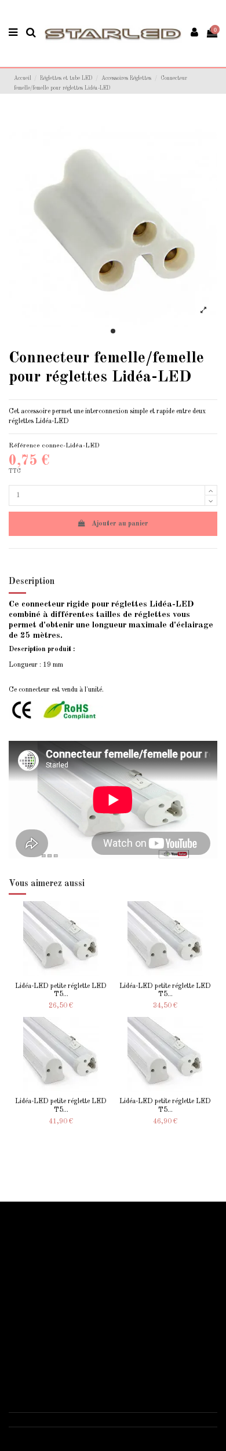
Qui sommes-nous (41, 1319)
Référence (24, 445)
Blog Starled (34, 1260)
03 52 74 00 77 (43, 1419)
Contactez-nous (39, 1357)
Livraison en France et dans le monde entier (78, 1234)
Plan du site (32, 1272)
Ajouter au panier (120, 523)
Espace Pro (32, 1284)
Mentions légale (38, 1331)
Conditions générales (46, 1344)
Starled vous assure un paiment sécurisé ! (74, 1247)
